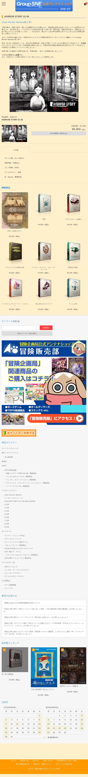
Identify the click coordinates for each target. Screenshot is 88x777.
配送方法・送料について (42, 764)
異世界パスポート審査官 (69, 686)
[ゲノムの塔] (73, 289)
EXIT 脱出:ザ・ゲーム (13, 552)
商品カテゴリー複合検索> (27, 333)
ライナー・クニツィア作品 (15, 536)
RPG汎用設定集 (10, 470)
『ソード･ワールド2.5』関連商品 (17, 486)
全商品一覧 (24, 760)
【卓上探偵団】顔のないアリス (42, 689)
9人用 (7, 527)
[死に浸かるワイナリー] (44, 289)
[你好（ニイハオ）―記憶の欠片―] (15, 210)
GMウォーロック (11, 567)
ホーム (13, 760)
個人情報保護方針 (22, 764)
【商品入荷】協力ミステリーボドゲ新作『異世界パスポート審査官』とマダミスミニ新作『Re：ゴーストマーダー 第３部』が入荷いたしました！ (44, 633)
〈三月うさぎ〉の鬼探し (73, 219)
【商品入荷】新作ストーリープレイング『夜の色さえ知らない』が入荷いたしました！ (36, 617)
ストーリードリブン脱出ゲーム (16, 542)
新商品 (4, 461)
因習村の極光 (73, 267)
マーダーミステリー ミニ (14, 498)
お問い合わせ (48, 760)
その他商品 (6, 581)
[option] (44, 89)
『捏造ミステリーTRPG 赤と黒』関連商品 (20, 473)
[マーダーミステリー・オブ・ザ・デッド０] (44, 252)
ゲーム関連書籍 (10, 585)
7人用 (7, 520)
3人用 (7, 508)
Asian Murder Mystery (13, 495)
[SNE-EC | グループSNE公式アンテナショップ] (44, 9)
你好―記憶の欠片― (14, 231)
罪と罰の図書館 (7, 674)
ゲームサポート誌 (8, 562)
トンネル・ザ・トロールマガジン (17, 570)
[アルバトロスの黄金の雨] (15, 252)
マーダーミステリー (9, 490)
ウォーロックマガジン (13, 573)
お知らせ (35, 760)
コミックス (9, 588)
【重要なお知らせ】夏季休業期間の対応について (22, 603)
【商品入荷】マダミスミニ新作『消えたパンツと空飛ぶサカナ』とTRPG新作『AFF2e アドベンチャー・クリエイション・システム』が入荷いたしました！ (44, 624)
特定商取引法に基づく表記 (67, 760)
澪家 (44, 219)
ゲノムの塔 (73, 304)
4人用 (7, 511)
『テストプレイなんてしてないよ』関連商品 (21, 555)
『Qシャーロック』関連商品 (15, 545)
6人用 (7, 517)
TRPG (4, 466)
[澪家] (44, 204)
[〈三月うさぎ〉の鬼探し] (73, 204)
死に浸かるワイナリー (44, 304)
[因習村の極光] (73, 252)
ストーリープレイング (10, 448)
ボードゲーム (7, 531)
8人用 (7, 524)
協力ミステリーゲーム (10, 453)
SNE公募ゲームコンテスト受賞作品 (18, 558)
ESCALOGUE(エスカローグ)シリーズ (19, 548)
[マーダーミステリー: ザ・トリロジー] (15, 289)
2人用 (7, 504)
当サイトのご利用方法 (63, 764)
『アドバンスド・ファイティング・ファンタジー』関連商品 (27, 483)
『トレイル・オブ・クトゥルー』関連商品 (20, 480)
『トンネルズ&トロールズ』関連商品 (18, 476)
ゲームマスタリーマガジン (15, 576)
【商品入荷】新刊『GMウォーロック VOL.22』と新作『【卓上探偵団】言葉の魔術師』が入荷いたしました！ (43, 610)
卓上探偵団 (9, 457)
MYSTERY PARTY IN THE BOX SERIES (20, 501)
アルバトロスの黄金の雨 (15, 267)
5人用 (7, 514)
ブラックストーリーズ (13, 539)
